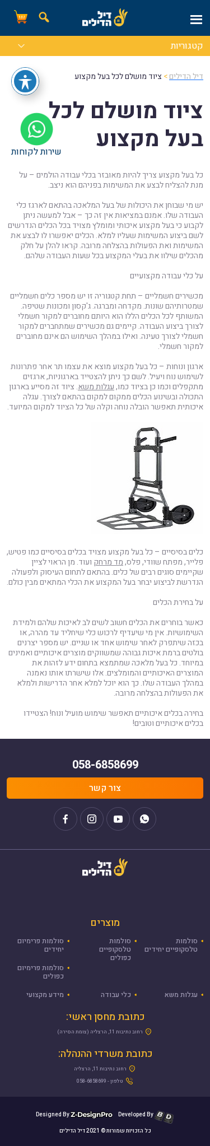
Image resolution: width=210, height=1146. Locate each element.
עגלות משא (96, 387)
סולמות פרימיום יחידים (40, 945)
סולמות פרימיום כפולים (40, 972)
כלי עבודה (116, 995)
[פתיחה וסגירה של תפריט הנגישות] (25, 81)
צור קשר (105, 788)
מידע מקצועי (45, 995)
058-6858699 (105, 765)
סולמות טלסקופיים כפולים (115, 949)
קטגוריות (187, 47)
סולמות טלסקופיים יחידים (171, 945)
